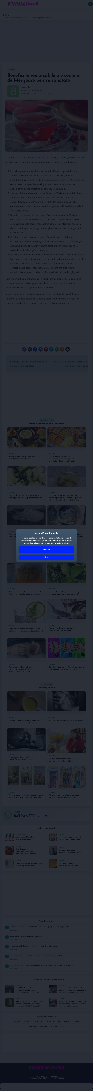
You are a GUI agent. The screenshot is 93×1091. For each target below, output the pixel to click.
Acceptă (46, 550)
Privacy (46, 557)
